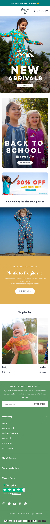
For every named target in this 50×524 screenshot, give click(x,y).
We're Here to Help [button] (10, 468)
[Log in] (42, 11)
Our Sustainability (8, 428)
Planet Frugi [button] (7, 416)
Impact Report (7, 448)
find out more (25, 291)
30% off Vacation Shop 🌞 (25, 3)
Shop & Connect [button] (9, 458)
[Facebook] (9, 503)
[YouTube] (14, 503)
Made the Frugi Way (10, 433)
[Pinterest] (25, 503)
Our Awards (6, 438)
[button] (3, 11)
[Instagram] (3, 503)
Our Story (5, 423)
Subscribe (40, 404)
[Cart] (46, 11)
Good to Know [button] (8, 478)
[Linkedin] (20, 503)
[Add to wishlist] (38, 11)
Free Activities (7, 443)
